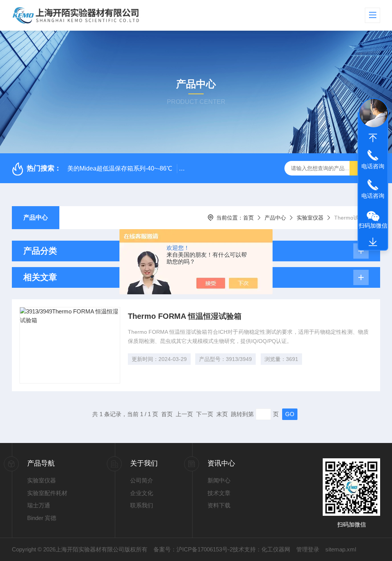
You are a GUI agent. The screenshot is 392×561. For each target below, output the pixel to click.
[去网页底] (372, 242)
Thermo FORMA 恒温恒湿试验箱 (185, 316)
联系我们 (141, 505)
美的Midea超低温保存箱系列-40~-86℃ (119, 168)
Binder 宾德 (41, 518)
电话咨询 (372, 166)
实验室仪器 (310, 218)
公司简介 (141, 480)
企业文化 (141, 493)
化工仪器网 (275, 549)
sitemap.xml (340, 549)
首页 (248, 218)
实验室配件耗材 (47, 493)
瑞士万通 (38, 505)
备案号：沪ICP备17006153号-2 (193, 549)
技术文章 (218, 493)
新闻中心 (218, 480)
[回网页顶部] (372, 138)
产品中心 (35, 217)
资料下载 (218, 505)
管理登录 (307, 549)
